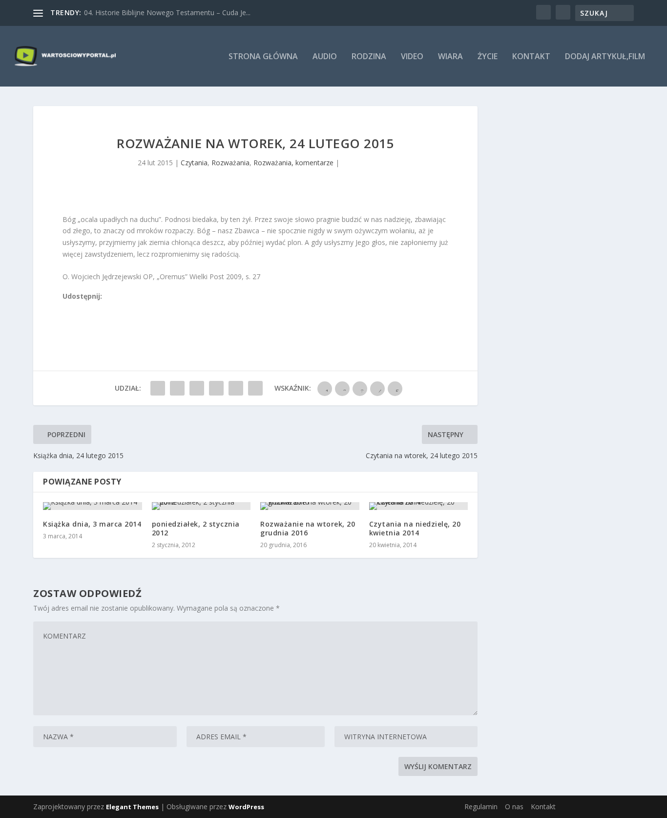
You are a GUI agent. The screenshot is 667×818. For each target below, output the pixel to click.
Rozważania (230, 162)
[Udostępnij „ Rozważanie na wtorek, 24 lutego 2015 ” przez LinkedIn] (216, 388)
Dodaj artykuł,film (605, 57)
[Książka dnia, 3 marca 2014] (92, 506)
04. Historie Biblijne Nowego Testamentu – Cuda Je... (167, 12)
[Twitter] (88, 307)
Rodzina (369, 57)
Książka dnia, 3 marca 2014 (92, 524)
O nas (514, 806)
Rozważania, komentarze (293, 162)
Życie (488, 57)
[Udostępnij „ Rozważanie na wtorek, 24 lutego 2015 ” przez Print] (255, 388)
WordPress (246, 806)
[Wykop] (78, 307)
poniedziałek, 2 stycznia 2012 (196, 528)
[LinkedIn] (110, 307)
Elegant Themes (132, 806)
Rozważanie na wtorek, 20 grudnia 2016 (307, 528)
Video (412, 57)
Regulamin (481, 806)
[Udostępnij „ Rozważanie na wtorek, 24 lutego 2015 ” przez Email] (236, 388)
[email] (121, 307)
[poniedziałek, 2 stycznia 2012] (201, 506)
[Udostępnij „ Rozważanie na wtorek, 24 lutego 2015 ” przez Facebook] (157, 388)
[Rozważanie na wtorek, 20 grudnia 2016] (309, 506)
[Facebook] (67, 307)
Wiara (450, 57)
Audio (325, 57)
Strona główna (263, 57)
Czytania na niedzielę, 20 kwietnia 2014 (415, 528)
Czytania (194, 162)
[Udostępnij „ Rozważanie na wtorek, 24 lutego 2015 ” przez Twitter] (177, 388)
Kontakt (531, 57)
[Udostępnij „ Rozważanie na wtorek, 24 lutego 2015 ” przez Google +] (197, 388)
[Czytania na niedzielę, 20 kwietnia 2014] (418, 506)
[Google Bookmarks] (99, 307)
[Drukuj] (131, 307)
